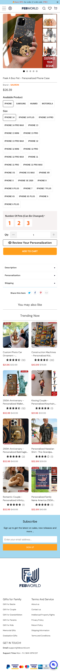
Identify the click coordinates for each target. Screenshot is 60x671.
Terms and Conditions (40, 635)
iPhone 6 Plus (12, 204)
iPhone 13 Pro (30, 133)
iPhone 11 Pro (12, 165)
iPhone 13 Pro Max (14, 141)
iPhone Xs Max (27, 173)
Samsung (21, 104)
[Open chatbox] (54, 665)
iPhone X (9, 180)
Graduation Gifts (10, 635)
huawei (34, 104)
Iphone (8, 104)
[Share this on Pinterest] (41, 292)
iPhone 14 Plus (26, 117)
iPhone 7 (27, 188)
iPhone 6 (43, 196)
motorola (47, 104)
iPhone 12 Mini (12, 149)
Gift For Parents (10, 620)
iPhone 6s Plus (27, 196)
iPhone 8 (42, 180)
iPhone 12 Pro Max (14, 157)
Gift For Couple (9, 609)
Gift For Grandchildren (12, 615)
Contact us (36, 609)
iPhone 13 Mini (12, 133)
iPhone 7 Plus (44, 188)
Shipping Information (40, 630)
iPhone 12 (33, 141)
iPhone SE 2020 (25, 180)
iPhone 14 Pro (46, 117)
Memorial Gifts (9, 630)
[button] (30, 216)
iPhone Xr (44, 173)
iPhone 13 (33, 125)
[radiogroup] (30, 223)
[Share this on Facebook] (35, 292)
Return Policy (37, 625)
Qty (6, 234)
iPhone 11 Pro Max (33, 165)
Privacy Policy (37, 620)
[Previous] (5, 41)
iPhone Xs (10, 173)
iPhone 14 (9, 117)
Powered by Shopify (38, 661)
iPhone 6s (10, 196)
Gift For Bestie (9, 604)
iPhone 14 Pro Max (14, 125)
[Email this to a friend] (46, 292)
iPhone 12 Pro (30, 149)
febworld (24, 661)
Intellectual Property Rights (43, 615)
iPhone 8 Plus (12, 188)
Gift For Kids (8, 625)
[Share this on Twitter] (29, 292)
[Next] (55, 41)
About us (35, 604)
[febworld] (30, 8)
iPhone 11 (33, 157)
